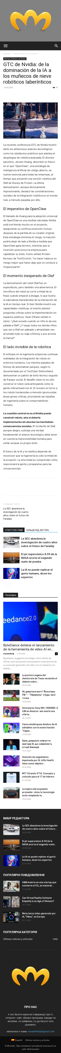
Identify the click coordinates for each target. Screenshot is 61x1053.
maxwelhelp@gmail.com (41, 1031)
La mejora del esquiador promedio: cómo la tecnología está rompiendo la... (38, 792)
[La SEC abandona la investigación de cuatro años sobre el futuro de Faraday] (11, 542)
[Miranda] (30, 20)
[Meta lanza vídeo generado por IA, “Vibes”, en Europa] (11, 917)
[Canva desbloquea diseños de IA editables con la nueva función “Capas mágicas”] (11, 728)
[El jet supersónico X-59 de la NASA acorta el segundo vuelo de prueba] (11, 558)
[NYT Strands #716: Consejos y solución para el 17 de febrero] (11, 777)
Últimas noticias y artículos (25, 53)
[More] (36, 95)
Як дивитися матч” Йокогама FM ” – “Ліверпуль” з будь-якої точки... (38, 694)
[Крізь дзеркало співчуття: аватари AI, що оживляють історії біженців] (11, 744)
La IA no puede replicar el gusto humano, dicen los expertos (37, 573)
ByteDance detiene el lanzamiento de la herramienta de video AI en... (28, 647)
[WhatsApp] (29, 95)
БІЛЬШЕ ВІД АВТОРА (38, 530)
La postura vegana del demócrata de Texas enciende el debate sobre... (39, 678)
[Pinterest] (21, 95)
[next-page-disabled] (10, 585)
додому (6, 53)
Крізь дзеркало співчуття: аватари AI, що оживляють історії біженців (37, 743)
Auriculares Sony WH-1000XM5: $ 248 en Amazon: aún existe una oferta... (40, 711)
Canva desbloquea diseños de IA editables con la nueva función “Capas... (39, 727)
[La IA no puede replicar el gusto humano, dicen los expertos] (11, 573)
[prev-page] (5, 585)
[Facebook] (6, 95)
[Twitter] (14, 95)
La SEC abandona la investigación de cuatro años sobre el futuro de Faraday (16, 513)
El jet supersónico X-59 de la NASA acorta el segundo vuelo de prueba (39, 558)
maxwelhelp (8, 653)
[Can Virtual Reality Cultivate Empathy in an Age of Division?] (11, 901)
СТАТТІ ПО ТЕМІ (14, 530)
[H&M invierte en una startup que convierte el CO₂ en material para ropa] (11, 886)
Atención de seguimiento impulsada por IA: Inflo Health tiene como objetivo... (38, 760)
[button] (5, 45)
